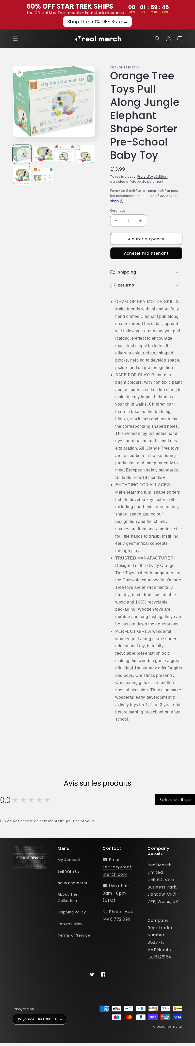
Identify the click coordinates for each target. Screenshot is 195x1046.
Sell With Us (68, 871)
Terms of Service (74, 935)
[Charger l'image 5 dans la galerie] (22, 175)
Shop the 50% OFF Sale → (97, 21)
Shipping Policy (72, 912)
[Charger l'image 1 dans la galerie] (22, 154)
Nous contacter (72, 882)
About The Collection (67, 897)
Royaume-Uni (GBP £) (37, 1019)
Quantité (117, 210)
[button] (15, 38)
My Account (69, 859)
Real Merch (174, 1027)
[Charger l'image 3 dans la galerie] (64, 154)
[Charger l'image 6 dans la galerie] (43, 175)
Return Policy (70, 923)
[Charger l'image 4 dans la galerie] (85, 154)
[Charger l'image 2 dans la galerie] (43, 154)
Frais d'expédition (152, 176)
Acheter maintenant (146, 253)
